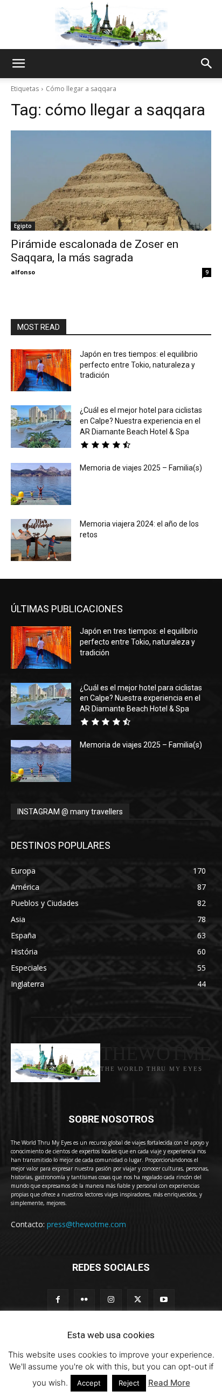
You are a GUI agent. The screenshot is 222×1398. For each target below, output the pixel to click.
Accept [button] (89, 1383)
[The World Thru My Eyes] (111, 25)
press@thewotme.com (86, 1224)
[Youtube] (164, 1299)
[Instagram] (110, 1299)
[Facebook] (57, 1299)
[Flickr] (84, 1299)
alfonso (23, 272)
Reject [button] (129, 1383)
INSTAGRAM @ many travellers (70, 811)
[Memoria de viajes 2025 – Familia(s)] (41, 484)
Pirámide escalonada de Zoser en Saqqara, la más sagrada (94, 251)
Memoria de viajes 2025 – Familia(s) (141, 467)
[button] (18, 63)
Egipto (23, 226)
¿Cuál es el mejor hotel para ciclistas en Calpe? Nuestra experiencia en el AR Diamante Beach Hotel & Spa (141, 420)
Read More (169, 1383)
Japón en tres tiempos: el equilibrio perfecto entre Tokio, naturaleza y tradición (139, 364)
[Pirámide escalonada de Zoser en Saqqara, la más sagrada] (111, 180)
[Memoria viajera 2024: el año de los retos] (41, 540)
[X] (137, 1299)
